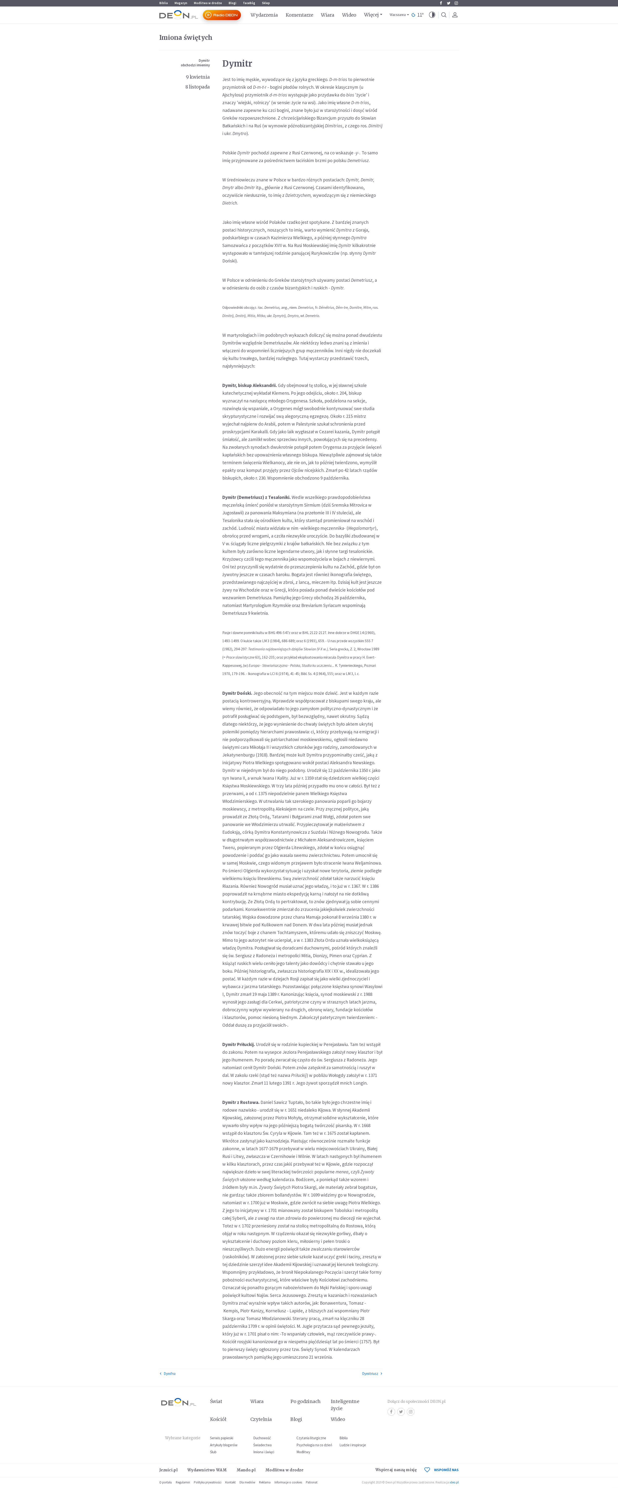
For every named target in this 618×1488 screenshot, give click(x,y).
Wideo (349, 15)
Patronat (311, 1482)
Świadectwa (262, 1445)
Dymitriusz (370, 1373)
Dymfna (170, 1373)
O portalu (165, 1482)
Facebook (440, 3)
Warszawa (398, 14)
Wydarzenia (264, 15)
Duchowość (262, 1438)
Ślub (213, 1452)
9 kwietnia (198, 77)
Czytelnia (261, 1419)
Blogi (232, 3)
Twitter (448, 3)
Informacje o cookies (288, 1482)
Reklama (265, 1482)
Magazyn (181, 3)
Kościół (218, 1419)
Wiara (327, 15)
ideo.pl (454, 1482)
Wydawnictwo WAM (207, 1470)
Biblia (163, 3)
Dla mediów (247, 1482)
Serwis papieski (221, 1438)
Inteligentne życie (345, 1404)
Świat (216, 1401)
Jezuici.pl (168, 1470)
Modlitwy (303, 1452)
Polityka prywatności (207, 1482)
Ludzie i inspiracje (352, 1445)
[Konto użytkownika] (455, 15)
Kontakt (230, 1482)
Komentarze (299, 15)
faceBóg (249, 3)
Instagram (456, 3)
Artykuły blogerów (224, 1445)
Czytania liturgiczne (311, 1438)
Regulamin (183, 1482)
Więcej (371, 15)
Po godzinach (305, 1401)
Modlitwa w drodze (208, 3)
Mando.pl (246, 1470)
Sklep (266, 3)
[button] (432, 15)
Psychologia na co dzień (314, 1445)
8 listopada (197, 87)
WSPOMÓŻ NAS (446, 1469)
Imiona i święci (263, 1452)
